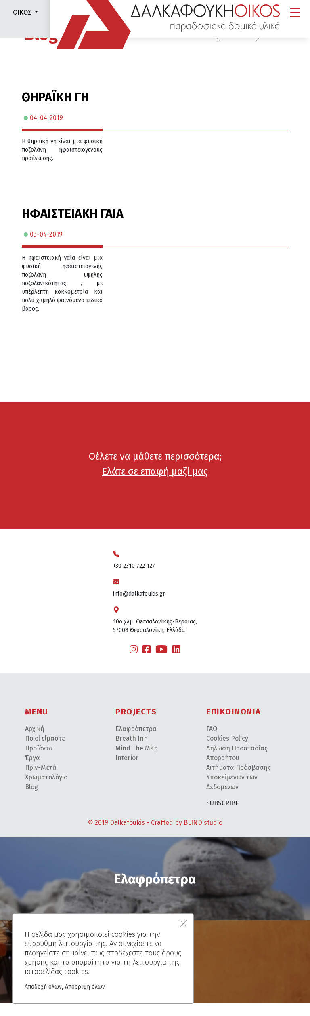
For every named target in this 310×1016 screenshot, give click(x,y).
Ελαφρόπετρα (136, 729)
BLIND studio (203, 822)
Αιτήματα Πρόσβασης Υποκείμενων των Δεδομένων (238, 777)
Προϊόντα (39, 748)
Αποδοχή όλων (43, 986)
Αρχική (34, 729)
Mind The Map (136, 748)
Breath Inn (131, 738)
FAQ (211, 729)
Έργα (32, 758)
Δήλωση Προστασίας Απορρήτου (237, 753)
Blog (31, 787)
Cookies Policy (227, 738)
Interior (126, 758)
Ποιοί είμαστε (45, 738)
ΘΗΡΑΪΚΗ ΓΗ (55, 97)
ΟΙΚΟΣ (22, 12)
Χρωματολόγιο (46, 777)
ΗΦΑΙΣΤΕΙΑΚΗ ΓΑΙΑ (73, 214)
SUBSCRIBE (222, 803)
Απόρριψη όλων (85, 986)
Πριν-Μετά (41, 767)
